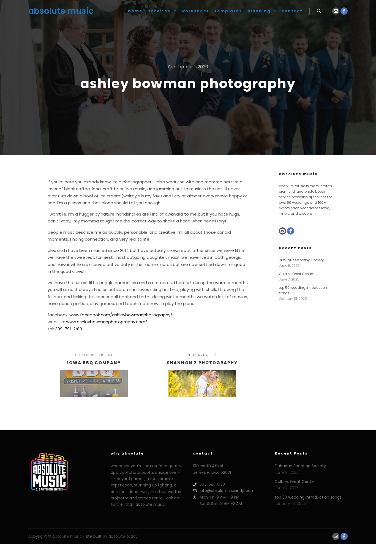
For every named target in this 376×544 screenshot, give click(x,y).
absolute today (123, 536)
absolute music (55, 11)
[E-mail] (335, 11)
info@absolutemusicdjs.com (227, 490)
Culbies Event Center (296, 273)
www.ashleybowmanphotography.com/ (106, 322)
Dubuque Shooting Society (301, 260)
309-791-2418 (68, 329)
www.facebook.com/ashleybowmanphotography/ (120, 315)
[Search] (319, 11)
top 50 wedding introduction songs (308, 497)
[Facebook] (344, 11)
